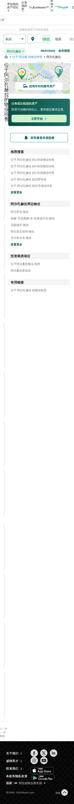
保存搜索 (64, 50)
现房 (58, 39)
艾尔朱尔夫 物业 (21, 238)
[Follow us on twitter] (44, 753)
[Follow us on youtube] (44, 760)
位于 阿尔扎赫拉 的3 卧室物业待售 (32, 159)
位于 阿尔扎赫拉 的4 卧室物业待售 (32, 166)
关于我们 (12, 753)
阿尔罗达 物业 (20, 211)
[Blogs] (61, 7)
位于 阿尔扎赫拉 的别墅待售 (28, 179)
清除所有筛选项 (48, 50)
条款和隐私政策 (17, 776)
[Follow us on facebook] (34, 753)
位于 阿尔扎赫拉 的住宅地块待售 (31, 185)
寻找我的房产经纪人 (12, 7)
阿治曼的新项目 (21, 270)
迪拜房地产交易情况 (51, 7)
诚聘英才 (12, 761)
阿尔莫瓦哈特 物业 (22, 231)
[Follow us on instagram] (34, 760)
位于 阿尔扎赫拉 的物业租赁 (28, 290)
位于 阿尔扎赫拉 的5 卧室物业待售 (32, 172)
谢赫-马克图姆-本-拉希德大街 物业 (33, 218)
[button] (15, 39)
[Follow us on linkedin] (53, 753)
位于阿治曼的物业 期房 (25, 264)
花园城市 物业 (20, 225)
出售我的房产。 (24, 7)
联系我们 (12, 768)
